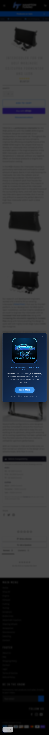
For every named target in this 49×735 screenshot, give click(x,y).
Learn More (24, 390)
